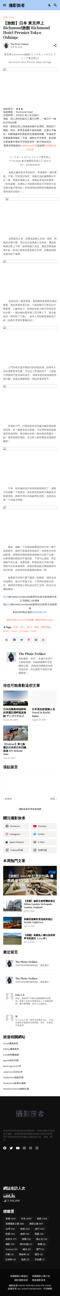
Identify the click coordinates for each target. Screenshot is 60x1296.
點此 (5, 596)
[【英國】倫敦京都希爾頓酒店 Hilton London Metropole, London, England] (12, 905)
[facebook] (4, 1148)
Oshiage (24, 631)
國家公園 (36, 1223)
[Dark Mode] (49, 5)
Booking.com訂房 (12, 1066)
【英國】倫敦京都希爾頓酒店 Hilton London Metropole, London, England (39, 904)
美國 (11, 1218)
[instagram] (24, 1148)
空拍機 (39, 1259)
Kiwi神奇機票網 (11, 1054)
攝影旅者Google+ (45, 619)
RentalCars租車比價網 (14, 1083)
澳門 (40, 1249)
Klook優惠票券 (10, 1043)
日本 (12, 17)
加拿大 (11, 1239)
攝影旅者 (17, 5)
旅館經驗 (45, 627)
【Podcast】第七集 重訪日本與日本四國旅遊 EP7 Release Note (14, 749)
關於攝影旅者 (21, 1280)
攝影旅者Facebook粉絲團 (20, 619)
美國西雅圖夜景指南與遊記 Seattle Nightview (38, 921)
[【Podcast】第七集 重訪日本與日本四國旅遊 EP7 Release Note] (15, 733)
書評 (39, 1254)
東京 (29, 627)
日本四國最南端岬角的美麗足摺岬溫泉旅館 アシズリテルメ (14, 712)
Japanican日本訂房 (13, 1072)
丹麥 (10, 1254)
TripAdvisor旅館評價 (13, 1077)
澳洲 (24, 1234)
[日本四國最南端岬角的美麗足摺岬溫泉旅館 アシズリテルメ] (15, 698)
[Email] (36, 640)
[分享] (55, 45)
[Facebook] (14, 640)
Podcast (11, 1249)
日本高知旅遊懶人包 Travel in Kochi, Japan (43, 712)
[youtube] (18, 1148)
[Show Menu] (4, 5)
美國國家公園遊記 (19, 1276)
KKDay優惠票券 (11, 1049)
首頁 (5, 17)
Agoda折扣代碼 (11, 1060)
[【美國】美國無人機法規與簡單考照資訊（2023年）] (12, 939)
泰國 (42, 1244)
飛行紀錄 (26, 1244)
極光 (27, 1249)
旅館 (36, 627)
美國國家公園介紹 (41, 1276)
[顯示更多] (43, 640)
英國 (39, 1234)
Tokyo (33, 631)
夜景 (10, 1234)
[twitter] (11, 1148)
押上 (22, 627)
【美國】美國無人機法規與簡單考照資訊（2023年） (39, 937)
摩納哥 (24, 1254)
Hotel (6, 631)
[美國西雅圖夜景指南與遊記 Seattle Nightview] (12, 923)
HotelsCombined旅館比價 (16, 1088)
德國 (26, 1239)
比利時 (11, 1259)
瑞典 (25, 1259)
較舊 (52, 799)
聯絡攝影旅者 (38, 1280)
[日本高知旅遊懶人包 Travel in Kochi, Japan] (44, 698)
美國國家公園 (15, 1223)
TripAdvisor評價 (28, 145)
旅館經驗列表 (39, 612)
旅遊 (25, 1229)
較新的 (8, 799)
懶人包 (41, 1239)
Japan (14, 631)
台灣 (10, 1229)
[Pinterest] (29, 640)
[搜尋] (56, 5)
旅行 (39, 1229)
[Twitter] (21, 640)
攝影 (10, 1244)
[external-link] (30, 1148)
